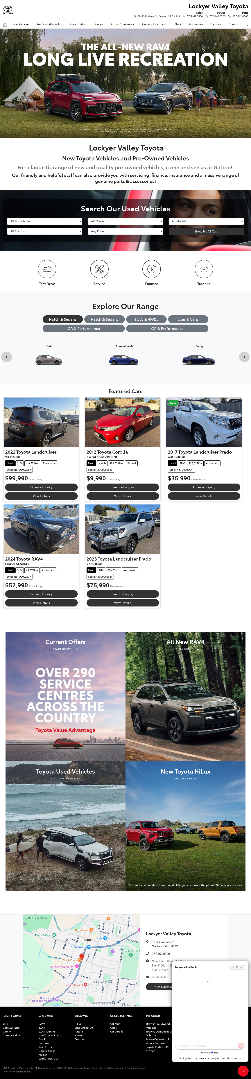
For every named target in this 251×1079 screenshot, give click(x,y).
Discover (215, 24)
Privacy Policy (91, 1067)
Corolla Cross (47, 1051)
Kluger (43, 1054)
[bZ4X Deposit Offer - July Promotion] (125, 83)
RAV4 (42, 1024)
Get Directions (165, 987)
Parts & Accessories (122, 24)
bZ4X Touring (47, 1031)
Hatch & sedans (105, 319)
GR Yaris (115, 1024)
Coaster (79, 1039)
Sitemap (78, 1067)
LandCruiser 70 (83, 1027)
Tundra (78, 1031)
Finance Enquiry (41, 487)
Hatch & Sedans (63, 319)
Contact (234, 24)
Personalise (196, 24)
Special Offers (78, 24)
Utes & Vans (188, 319)
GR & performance (167, 328)
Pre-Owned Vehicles (49, 24)
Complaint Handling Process (130, 1067)
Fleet (178, 24)
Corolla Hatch (11, 1027)
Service (98, 24)
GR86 (113, 1027)
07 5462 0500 (195, 16)
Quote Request (155, 1043)
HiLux (77, 1024)
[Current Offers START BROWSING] (66, 696)
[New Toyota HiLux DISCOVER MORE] (185, 826)
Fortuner (44, 1043)
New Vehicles (21, 24)
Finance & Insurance (154, 24)
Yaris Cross (45, 1047)
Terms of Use (106, 1067)
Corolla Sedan (11, 1035)
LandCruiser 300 (48, 1058)
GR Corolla (116, 1031)
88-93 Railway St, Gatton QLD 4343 (159, 16)
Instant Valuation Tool (159, 1039)
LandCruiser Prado (50, 1035)
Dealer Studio (23, 1071)
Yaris (5, 1024)
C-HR (42, 1039)
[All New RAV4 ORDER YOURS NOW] (185, 696)
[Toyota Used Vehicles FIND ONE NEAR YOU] (66, 826)
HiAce (78, 1035)
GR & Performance (84, 328)
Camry (7, 1031)
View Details (41, 496)
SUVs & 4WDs (146, 319)
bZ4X (42, 1027)
